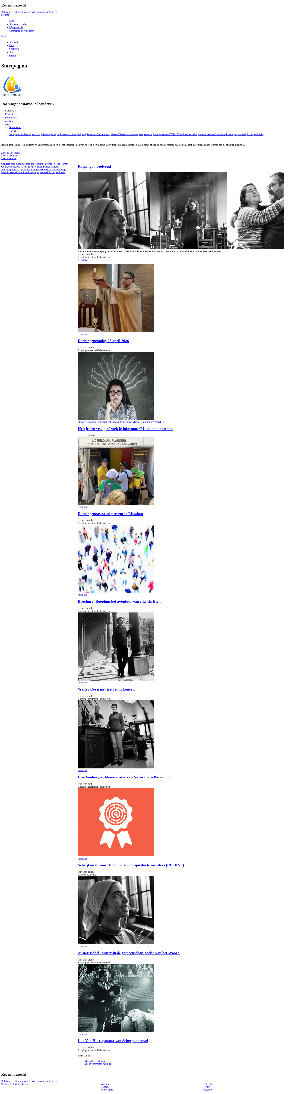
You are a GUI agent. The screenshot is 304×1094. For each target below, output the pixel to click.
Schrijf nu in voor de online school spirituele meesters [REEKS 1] (131, 865)
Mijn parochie (16, 27)
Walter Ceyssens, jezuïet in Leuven (106, 689)
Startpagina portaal (18, 24)
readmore (82, 334)
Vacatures (105, 1084)
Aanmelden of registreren (21, 30)
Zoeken (12, 55)
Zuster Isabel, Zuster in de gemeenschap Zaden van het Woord (129, 953)
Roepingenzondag (33, 134)
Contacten (10, 114)
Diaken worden (126, 134)
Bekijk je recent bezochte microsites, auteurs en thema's (29, 12)
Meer (7, 124)
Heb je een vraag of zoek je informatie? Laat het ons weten (125, 429)
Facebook (208, 1089)
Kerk (11, 45)
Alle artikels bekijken (94, 1061)
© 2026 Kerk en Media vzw (15, 1084)
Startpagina (14, 42)
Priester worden (68, 134)
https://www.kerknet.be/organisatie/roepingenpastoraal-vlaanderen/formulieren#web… (121, 422)
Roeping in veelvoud (94, 166)
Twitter (206, 1086)
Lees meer (83, 260)
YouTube (207, 1084)
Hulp (11, 20)
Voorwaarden (107, 1089)
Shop (11, 52)
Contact (104, 1086)
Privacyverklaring (255, 134)
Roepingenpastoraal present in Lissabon (110, 514)
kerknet (5, 14)
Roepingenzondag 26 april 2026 (103, 341)
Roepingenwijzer (51, 134)
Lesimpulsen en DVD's (165, 134)
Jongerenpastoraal (143, 134)
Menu (4, 36)
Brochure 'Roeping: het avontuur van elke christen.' (120, 601)
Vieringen (14, 48)
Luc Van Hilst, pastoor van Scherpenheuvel (113, 1041)
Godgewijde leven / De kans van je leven (97, 134)
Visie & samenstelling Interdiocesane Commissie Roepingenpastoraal (211, 134)
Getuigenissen (16, 134)
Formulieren (11, 117)
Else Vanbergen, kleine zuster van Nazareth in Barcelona (124, 777)
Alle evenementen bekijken (97, 1063)
